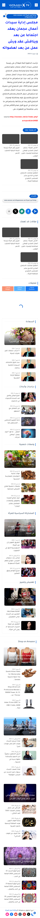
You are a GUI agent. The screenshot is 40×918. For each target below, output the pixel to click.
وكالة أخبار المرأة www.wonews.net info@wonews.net (24, 16)
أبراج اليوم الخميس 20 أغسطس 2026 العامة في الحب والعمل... (12, 899)
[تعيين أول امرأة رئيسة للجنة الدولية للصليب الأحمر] (11, 139)
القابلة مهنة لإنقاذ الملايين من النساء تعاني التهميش (13, 614)
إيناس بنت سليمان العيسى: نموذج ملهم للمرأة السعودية (12, 560)
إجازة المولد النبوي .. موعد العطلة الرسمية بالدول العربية (12, 823)
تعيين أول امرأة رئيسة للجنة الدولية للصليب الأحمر (12, 150)
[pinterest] (24, 914)
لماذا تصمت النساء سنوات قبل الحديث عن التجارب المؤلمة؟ (12, 772)
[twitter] (28, 914)
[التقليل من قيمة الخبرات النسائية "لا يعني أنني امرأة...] (28, 625)
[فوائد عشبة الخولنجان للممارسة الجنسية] (28, 475)
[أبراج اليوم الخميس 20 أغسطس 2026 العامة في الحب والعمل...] (29, 898)
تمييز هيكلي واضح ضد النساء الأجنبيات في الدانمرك (12, 398)
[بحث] (3, 5)
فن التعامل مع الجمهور (14, 410)
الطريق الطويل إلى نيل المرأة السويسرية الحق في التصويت (12, 547)
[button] (28, 211)
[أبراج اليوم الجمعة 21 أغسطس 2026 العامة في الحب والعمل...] (29, 885)
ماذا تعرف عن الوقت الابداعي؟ (13, 835)
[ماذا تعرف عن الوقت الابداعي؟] (29, 834)
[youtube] (15, 914)
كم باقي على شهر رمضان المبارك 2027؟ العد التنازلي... (12, 810)
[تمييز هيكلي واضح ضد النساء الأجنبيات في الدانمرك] (28, 397)
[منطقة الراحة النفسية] (28, 376)
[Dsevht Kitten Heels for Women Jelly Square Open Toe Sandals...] (29, 673)
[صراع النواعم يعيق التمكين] (28, 572)
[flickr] (7, 914)
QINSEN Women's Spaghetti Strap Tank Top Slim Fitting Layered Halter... (22, 659)
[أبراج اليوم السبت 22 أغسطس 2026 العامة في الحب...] (29, 872)
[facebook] (11, 914)
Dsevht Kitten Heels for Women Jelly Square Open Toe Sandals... (13, 676)
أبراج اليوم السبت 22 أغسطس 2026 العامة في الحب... (12, 873)
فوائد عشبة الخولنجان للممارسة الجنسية (12, 476)
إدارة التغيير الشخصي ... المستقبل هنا (12, 421)
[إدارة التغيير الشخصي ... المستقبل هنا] (28, 421)
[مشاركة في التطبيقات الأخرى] (9, 211)
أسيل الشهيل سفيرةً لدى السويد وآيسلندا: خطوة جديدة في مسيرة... (12, 758)
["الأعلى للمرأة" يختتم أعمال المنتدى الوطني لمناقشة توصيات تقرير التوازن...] (29, 139)
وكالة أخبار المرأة (11, 910)
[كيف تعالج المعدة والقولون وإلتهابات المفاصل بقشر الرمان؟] (28, 499)
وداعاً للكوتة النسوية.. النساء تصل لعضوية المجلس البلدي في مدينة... (21, 530)
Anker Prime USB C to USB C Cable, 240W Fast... (12, 705)
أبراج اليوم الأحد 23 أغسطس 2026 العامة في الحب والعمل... (21, 860)
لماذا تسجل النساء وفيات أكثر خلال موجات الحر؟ (12, 744)
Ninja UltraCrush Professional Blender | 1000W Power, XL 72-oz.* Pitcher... (12, 691)
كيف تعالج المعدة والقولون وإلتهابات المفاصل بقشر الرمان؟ (13, 502)
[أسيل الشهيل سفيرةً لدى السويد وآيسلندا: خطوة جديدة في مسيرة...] (29, 755)
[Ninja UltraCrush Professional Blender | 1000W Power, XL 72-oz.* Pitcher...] (29, 688)
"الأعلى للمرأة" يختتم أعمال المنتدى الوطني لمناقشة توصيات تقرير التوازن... (30, 152)
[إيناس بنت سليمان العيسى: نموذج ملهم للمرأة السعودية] (28, 559)
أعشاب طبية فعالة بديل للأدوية (23, 463)
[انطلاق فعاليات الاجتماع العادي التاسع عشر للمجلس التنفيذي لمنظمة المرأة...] (29, 164)
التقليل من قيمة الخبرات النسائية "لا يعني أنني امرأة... (13, 627)
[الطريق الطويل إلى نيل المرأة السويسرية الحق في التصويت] (28, 543)
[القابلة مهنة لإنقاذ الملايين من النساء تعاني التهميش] (28, 612)
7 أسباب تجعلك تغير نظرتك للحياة (12, 352)
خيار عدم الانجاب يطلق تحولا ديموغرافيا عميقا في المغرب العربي (22, 728)
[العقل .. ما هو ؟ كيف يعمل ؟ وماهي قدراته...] (28, 433)
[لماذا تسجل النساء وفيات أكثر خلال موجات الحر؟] (29, 742)
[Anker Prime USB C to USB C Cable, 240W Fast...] (29, 704)
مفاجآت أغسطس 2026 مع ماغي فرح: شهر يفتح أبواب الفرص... (20, 797)
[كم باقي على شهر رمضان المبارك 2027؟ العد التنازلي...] (29, 809)
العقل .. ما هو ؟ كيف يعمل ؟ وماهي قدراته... (12, 434)
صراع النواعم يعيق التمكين (13, 572)
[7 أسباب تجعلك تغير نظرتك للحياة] (28, 352)
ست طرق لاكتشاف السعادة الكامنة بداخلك (13, 365)
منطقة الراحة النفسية (15, 377)
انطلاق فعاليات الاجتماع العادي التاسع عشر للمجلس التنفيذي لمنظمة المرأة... (29, 177)
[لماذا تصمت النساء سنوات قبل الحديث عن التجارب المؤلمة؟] (29, 770)
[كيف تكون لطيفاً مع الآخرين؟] (20, 336)
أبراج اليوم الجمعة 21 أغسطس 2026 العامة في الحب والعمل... (12, 886)
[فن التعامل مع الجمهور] (28, 409)
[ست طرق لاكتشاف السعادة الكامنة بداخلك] (28, 363)
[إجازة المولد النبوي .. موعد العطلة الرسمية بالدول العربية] (29, 822)
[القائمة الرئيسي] (36, 5)
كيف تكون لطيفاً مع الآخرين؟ (21, 342)
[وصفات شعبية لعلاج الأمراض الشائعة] (28, 487)
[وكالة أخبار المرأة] (20, 5)
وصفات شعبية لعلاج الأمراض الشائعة (12, 488)
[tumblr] (20, 914)
